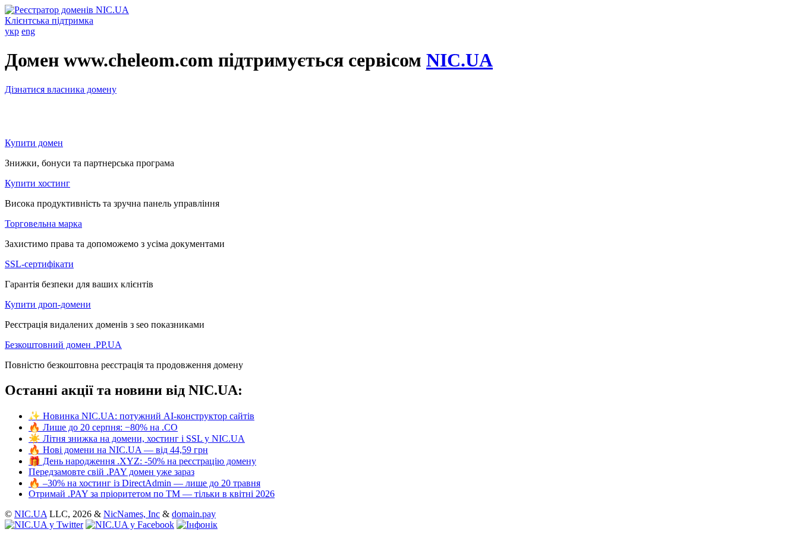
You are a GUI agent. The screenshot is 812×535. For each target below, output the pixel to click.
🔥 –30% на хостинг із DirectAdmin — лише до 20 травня (144, 483)
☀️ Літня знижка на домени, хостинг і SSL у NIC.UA (137, 438)
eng (28, 31)
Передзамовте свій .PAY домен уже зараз (111, 472)
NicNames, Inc (131, 514)
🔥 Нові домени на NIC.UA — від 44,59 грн (118, 450)
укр (12, 31)
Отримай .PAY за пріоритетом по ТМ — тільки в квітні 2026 (152, 494)
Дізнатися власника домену (61, 89)
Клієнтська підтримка (49, 20)
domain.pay (194, 514)
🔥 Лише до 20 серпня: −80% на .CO (103, 427)
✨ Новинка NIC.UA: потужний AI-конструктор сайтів (141, 416)
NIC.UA (459, 60)
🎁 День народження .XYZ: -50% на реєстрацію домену (142, 461)
